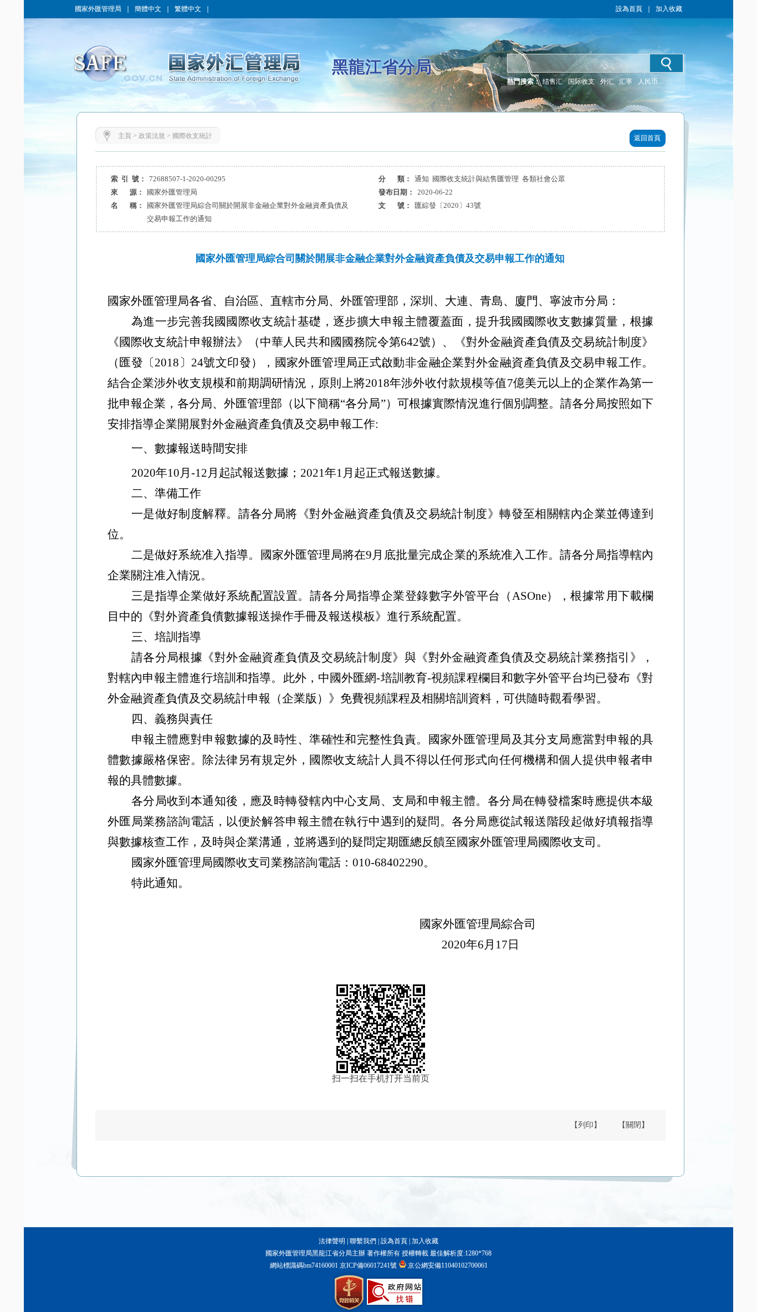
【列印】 (585, 1125)
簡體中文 (148, 9)
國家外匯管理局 (98, 9)
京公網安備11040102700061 (448, 1265)
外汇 (606, 81)
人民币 (648, 81)
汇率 (625, 81)
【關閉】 (633, 1125)
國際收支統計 (192, 136)
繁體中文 (188, 9)
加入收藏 (669, 9)
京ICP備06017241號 (367, 1265)
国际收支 (581, 81)
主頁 (124, 136)
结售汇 (552, 81)
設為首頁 (629, 9)
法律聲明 (332, 1241)
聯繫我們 (363, 1241)
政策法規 (152, 136)
